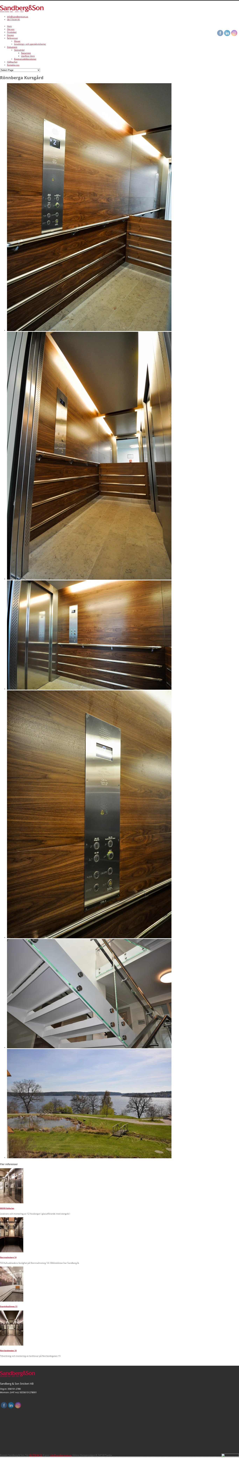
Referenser (12, 38)
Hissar (17, 41)
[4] (89, 330)
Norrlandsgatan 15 (8, 1350)
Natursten (26, 53)
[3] (89, 688)
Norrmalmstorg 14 (8, 1257)
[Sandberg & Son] (22, 11)
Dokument (12, 47)
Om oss (10, 29)
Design (10, 35)
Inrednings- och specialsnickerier (30, 44)
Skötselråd (19, 50)
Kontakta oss (13, 64)
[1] (89, 578)
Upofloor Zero (28, 55)
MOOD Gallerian (7, 1208)
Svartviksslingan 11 (8, 1306)
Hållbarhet (12, 61)
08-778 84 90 (13, 19)
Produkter (12, 32)
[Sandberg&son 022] (89, 1047)
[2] (89, 937)
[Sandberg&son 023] (89, 1157)
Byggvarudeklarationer (25, 58)
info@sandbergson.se (17, 16)
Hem (9, 26)
